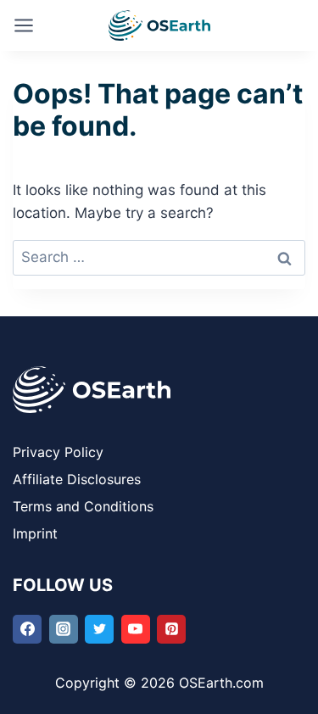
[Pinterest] (171, 629)
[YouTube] (135, 629)
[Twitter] (99, 629)
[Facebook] (27, 629)
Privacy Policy (58, 451)
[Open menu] (24, 25)
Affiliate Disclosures (77, 479)
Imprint (35, 533)
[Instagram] (63, 629)
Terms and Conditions (85, 506)
